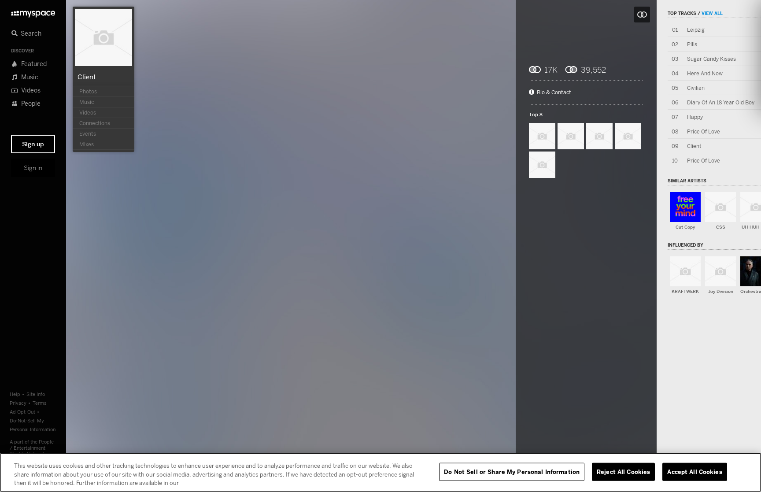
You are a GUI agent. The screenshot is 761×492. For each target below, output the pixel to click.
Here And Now (705, 73)
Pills (692, 44)
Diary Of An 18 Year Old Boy (720, 102)
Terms (40, 403)
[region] (380, 472)
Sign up (33, 144)
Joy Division (720, 291)
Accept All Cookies (694, 471)
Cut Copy (685, 227)
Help (15, 394)
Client (87, 76)
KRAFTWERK (685, 291)
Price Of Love (703, 131)
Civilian (696, 88)
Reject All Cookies (623, 471)
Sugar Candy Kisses (711, 59)
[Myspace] (33, 11)
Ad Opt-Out (22, 411)
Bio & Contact (554, 92)
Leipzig (696, 29)
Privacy (18, 403)
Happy (695, 117)
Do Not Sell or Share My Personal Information (512, 471)
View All (712, 13)
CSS (720, 227)
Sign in (33, 168)
